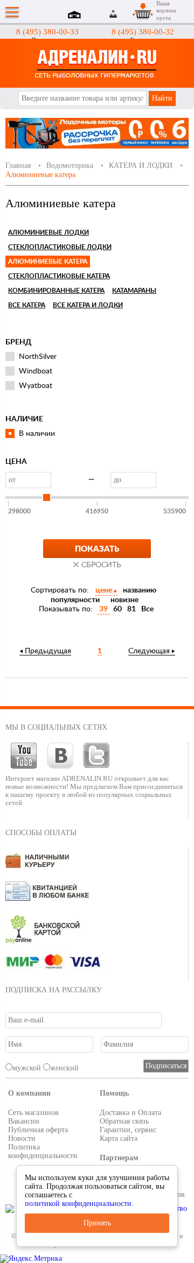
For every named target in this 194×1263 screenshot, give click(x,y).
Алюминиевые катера (47, 261)
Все (147, 609)
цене (103, 590)
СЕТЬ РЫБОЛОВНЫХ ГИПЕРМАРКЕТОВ (97, 63)
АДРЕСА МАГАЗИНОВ (76, 15)
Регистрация (126, 13)
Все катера (26, 305)
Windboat (35, 371)
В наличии (37, 434)
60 (117, 609)
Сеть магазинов (33, 1113)
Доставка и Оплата (130, 1113)
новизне (124, 600)
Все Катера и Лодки (88, 305)
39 (103, 609)
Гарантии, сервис (128, 1130)
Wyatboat (35, 386)
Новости (22, 1138)
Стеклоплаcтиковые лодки (60, 247)
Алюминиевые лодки (48, 232)
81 (131, 609)
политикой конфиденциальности (78, 1204)
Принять (97, 1223)
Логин (113, 13)
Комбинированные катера (56, 290)
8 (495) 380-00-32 (143, 31)
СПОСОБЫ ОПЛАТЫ (41, 833)
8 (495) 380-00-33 (47, 31)
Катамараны (134, 290)
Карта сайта (118, 1138)
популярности (75, 600)
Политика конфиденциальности (43, 1151)
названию (139, 590)
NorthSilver (38, 357)
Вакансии (23, 1121)
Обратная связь (124, 1121)
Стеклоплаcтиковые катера (59, 276)
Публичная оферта (38, 1130)
